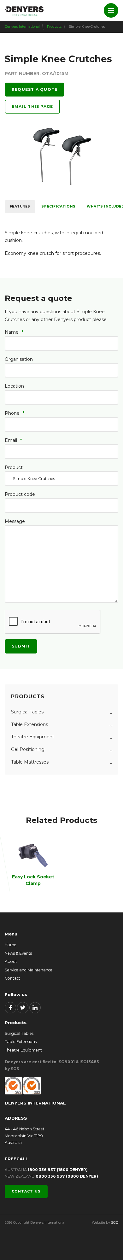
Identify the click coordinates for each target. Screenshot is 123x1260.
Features (20, 206)
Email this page (32, 106)
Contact (12, 978)
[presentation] (53, 622)
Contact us (26, 1191)
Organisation (19, 359)
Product (14, 467)
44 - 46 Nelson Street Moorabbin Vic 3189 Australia (24, 1136)
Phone (14, 413)
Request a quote (34, 89)
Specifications (58, 206)
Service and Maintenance (28, 970)
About (11, 961)
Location (14, 386)
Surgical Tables (19, 1033)
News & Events (18, 953)
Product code (20, 494)
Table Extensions (21, 1041)
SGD (114, 1223)
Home (10, 944)
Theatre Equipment (23, 1050)
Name (14, 332)
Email (13, 440)
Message (15, 521)
